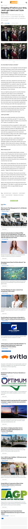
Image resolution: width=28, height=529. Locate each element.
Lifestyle (5, 5)
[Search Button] (26, 2)
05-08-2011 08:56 (15, 23)
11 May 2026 (11, 348)
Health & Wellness (6, 406)
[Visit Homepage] (13, 2)
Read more (5, 229)
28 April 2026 (11, 403)
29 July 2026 (12, 211)
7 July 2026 (11, 239)
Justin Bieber (22, 193)
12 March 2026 (12, 515)
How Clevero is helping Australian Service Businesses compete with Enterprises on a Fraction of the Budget (12, 429)
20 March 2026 (12, 486)
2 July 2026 (12, 265)
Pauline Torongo (5, 293)
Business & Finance (6, 295)
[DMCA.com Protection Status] (14, 200)
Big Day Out (15, 193)
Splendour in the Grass (18, 195)
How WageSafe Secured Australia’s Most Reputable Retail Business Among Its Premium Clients (13, 512)
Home (2, 5)
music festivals (9, 195)
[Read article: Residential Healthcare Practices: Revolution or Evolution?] (14, 384)
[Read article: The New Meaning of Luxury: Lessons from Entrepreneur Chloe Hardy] (14, 301)
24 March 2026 (11, 460)
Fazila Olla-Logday (5, 211)
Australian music (7, 193)
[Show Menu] (1, 2)
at (2, 268)
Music (3, 195)
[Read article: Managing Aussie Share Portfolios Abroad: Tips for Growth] (14, 273)
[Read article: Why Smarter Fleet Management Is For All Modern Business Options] (14, 219)
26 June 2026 (11, 320)
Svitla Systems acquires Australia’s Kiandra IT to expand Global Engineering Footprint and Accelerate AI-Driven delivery (13, 345)
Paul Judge (7, 23)
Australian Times (5, 239)
